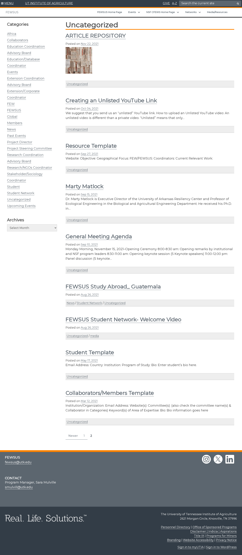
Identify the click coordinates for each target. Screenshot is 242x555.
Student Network (20, 193)
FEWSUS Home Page (109, 12)
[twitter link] (218, 459)
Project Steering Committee (29, 148)
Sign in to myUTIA (191, 547)
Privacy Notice (226, 540)
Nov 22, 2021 (90, 43)
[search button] (238, 3)
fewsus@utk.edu (18, 462)
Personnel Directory (175, 527)
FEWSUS (12, 12)
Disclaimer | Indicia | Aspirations (213, 531)
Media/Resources (217, 12)
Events (132, 12)
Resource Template (91, 146)
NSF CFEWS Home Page (160, 12)
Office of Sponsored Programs (215, 527)
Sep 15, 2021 (89, 194)
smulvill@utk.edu (19, 487)
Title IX (199, 535)
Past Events (16, 136)
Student (13, 187)
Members (14, 123)
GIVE (166, 3)
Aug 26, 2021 (90, 294)
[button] (7, 3)
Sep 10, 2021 (89, 244)
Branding (174, 540)
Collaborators (17, 40)
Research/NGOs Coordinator (29, 168)
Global (12, 117)
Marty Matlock (84, 186)
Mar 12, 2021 (89, 401)
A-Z (174, 3)
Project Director (19, 142)
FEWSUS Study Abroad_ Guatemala (113, 286)
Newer (73, 435)
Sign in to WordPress (221, 547)
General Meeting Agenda (99, 236)
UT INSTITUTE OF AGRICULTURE (49, 3)
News (11, 129)
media (94, 336)
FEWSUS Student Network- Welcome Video (123, 319)
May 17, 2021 (89, 360)
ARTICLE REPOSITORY (96, 35)
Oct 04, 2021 (89, 108)
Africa (11, 34)
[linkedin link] (229, 459)
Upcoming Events (21, 206)
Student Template (90, 352)
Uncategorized (19, 199)
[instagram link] (206, 459)
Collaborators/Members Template (110, 393)
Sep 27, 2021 (89, 154)
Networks (190, 12)
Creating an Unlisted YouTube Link (111, 100)
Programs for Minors (221, 535)
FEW (11, 104)
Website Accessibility (198, 540)
